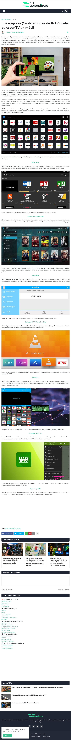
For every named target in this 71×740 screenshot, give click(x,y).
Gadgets (4, 619)
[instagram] (41, 726)
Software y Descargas (8, 632)
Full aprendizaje (41, 734)
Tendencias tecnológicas (8, 617)
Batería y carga (6, 614)
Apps (3, 612)
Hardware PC (5, 623)
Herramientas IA (6, 601)
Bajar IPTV (35, 162)
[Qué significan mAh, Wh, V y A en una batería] (6, 705)
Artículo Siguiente (63, 589)
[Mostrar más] (37, 533)
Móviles (3, 610)
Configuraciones (6, 639)
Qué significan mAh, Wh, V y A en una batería (25, 703)
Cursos (3, 637)
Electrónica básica (7, 625)
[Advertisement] (35, 512)
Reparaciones (5, 630)
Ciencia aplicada (6, 647)
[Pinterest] (30, 533)
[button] (4, 11)
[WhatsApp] (26, 533)
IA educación (5, 603)
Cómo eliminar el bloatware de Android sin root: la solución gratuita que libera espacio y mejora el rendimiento (58, 561)
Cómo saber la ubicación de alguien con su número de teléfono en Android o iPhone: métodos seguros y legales (35, 561)
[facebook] (29, 726)
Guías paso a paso (7, 636)
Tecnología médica (7, 648)
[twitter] (33, 726)
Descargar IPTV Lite (35, 433)
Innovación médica (7, 645)
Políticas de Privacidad (34, 736)
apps (14, 19)
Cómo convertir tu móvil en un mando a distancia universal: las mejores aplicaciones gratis (12, 561)
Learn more (16, 731)
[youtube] (37, 726)
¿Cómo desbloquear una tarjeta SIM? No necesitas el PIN (29, 695)
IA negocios (4, 605)
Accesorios (4, 616)
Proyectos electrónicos (8, 628)
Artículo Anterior (7, 589)
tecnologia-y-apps (14, 528)
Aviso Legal (46, 736)
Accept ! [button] (7, 735)
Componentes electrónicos (9, 626)
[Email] (33, 533)
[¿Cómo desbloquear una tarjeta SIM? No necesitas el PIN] (6, 697)
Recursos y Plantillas (7, 641)
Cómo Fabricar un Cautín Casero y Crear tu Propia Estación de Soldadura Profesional (37, 687)
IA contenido (5, 606)
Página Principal (6, 19)
